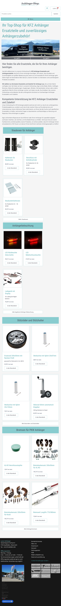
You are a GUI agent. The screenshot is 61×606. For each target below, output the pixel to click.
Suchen (56, 14)
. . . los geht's (16, 58)
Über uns (34, 543)
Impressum (34, 546)
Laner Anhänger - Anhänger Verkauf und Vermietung (5, 585)
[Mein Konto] (47, 8)
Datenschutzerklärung (38, 557)
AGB (32, 552)
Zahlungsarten (35, 550)
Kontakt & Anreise (36, 541)
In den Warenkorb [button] (12, 168)
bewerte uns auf (7, 601)
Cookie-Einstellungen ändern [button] (39, 560)
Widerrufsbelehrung (37, 555)
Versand (33, 548)
